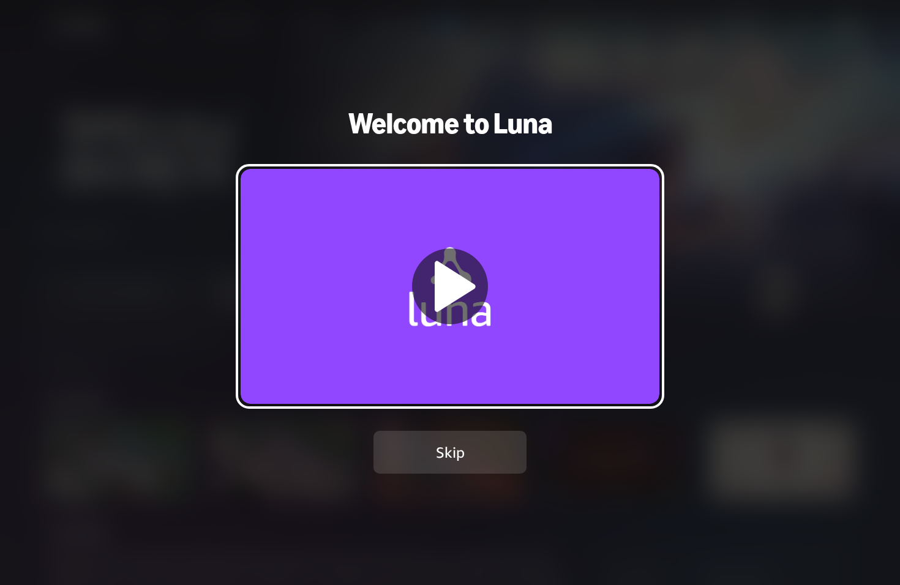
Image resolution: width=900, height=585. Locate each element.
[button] (450, 286)
